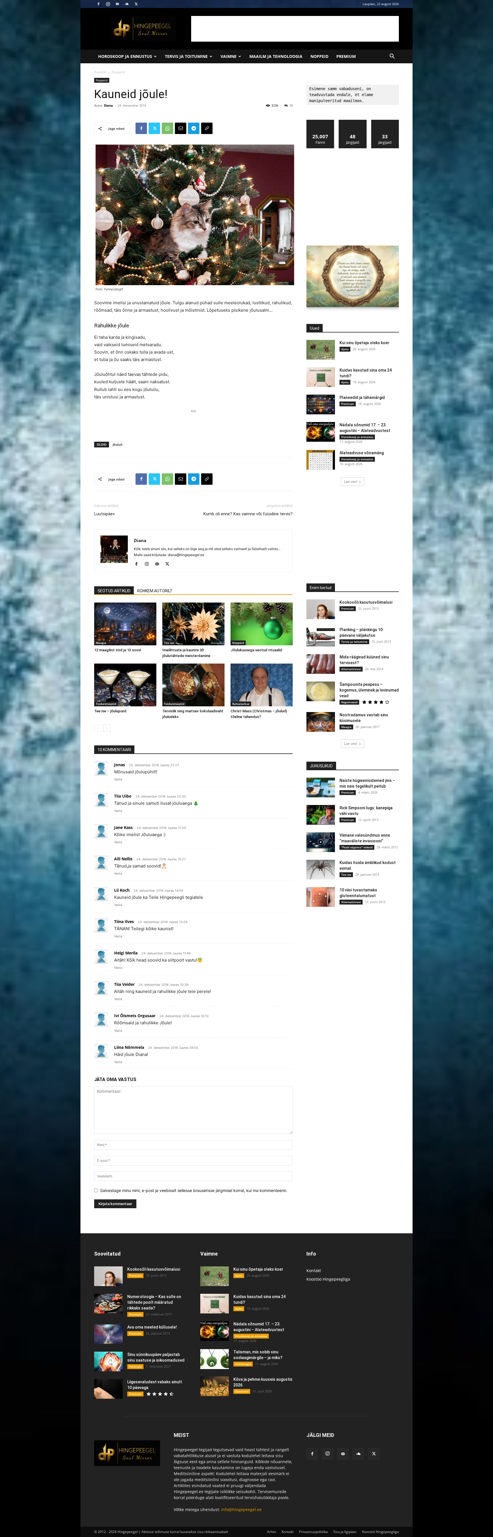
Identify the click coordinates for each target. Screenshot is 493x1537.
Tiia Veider (124, 984)
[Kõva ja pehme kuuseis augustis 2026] (214, 1386)
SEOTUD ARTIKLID (114, 591)
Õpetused (241, 1391)
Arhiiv (271, 1531)
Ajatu (345, 349)
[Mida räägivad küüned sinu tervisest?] (320, 664)
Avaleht (100, 72)
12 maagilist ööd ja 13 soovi (117, 650)
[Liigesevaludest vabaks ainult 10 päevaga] (108, 1389)
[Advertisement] (295, 29)
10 (291, 105)
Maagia (101, 643)
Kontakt (313, 1270)
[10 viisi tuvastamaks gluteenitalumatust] (320, 897)
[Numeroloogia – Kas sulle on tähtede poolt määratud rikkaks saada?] (108, 1303)
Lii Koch (122, 890)
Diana (108, 105)
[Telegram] (193, 128)
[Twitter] (136, 4)
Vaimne (229, 56)
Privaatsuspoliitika (313, 1531)
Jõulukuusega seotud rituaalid (256, 650)
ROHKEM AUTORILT (155, 591)
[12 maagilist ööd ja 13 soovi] (125, 624)
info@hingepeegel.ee (241, 1509)
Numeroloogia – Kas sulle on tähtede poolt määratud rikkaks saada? (154, 1302)
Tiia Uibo (123, 796)
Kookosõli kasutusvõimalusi (366, 602)
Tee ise (169, 643)
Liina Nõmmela (129, 1047)
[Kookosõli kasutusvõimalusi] (320, 609)
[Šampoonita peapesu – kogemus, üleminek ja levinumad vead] (320, 691)
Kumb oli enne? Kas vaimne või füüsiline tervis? (248, 513)
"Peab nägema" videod (357, 847)
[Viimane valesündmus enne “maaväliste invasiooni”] (320, 842)
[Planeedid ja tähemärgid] (320, 404)
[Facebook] (98, 4)
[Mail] (117, 4)
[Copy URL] (207, 128)
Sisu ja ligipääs (345, 1531)
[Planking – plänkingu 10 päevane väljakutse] (320, 636)
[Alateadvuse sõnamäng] (320, 460)
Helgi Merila (126, 953)
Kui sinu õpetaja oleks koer (364, 342)
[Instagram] (108, 4)
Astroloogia (243, 1364)
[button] (392, 57)
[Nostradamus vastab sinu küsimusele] (320, 722)
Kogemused (349, 702)
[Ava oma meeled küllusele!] (108, 1334)
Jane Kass (123, 827)
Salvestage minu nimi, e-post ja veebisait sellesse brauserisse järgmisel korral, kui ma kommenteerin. (193, 1190)
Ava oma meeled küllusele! (152, 1327)
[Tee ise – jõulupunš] (125, 685)
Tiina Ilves (124, 921)
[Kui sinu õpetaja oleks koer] (320, 350)
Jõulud (117, 444)
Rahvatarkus (240, 704)
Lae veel (350, 481)
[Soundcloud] (126, 4)
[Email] (180, 128)
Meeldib (320, 122)
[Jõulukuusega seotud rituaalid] (262, 624)
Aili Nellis (123, 858)
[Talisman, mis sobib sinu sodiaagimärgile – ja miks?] (214, 1359)
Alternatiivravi (351, 669)
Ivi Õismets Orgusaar (134, 1015)
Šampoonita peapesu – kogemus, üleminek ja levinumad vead (369, 690)
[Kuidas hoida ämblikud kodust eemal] (320, 869)
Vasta (118, 779)
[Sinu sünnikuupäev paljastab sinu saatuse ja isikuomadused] (108, 1361)
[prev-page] (97, 728)
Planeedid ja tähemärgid (362, 397)
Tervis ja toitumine (186, 56)
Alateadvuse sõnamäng (362, 453)
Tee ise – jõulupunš (110, 711)
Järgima (353, 122)
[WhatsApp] (167, 128)
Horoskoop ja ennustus (125, 56)
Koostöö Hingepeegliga (328, 1279)
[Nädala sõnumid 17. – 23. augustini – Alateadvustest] (320, 432)
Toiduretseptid (106, 704)
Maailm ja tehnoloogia (275, 56)
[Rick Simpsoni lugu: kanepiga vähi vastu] (320, 815)
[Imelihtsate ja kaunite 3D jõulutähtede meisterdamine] (193, 624)
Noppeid (319, 56)
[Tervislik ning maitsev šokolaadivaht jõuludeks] (193, 685)
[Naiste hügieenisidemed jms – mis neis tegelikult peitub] (320, 787)
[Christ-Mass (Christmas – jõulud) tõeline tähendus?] (262, 685)
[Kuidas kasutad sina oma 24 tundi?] (320, 377)
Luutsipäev (104, 513)
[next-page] (106, 728)
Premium (346, 56)
